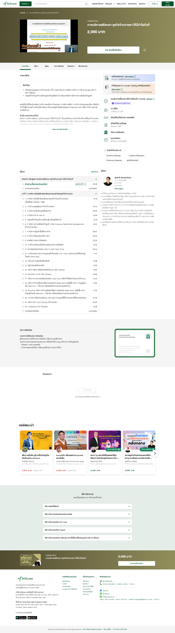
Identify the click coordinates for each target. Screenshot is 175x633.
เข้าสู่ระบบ (155, 4)
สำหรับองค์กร (132, 4)
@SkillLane (106, 594)
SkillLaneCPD (121, 4)
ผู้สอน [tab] (47, 66)
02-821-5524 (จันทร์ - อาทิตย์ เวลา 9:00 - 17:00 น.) (118, 584)
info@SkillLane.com (109, 597)
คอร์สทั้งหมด (66, 581)
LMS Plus (86, 594)
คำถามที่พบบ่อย (107, 581)
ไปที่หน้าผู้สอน (119, 188)
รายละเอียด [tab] (25, 66)
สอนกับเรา (142, 4)
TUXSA (64, 584)
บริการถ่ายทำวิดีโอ (88, 586)
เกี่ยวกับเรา (86, 581)
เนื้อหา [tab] (36, 66)
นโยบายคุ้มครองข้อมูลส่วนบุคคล (91, 629)
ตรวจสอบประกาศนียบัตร (69, 589)
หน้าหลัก (22, 13)
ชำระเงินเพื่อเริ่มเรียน (113, 50)
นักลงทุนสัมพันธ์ (87, 592)
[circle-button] (155, 453)
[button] (115, 156)
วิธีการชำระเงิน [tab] (83, 66)
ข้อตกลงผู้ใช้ (107, 629)
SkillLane (105, 590)
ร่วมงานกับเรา (87, 589)
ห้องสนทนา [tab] (71, 66)
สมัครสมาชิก (167, 3)
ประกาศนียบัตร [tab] (59, 66)
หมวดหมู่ (24, 4)
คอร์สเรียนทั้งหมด (97, 4)
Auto (63, 50)
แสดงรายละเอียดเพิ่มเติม (60, 129)
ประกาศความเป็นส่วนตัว (120, 629)
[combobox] (61, 3)
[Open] (86, 4)
